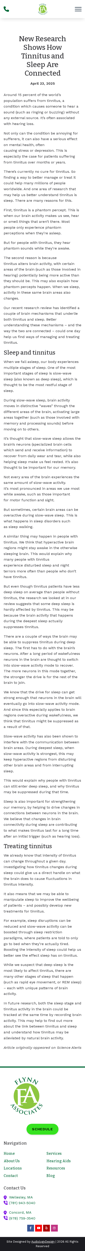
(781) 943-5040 (22, 1203)
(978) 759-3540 (22, 1218)
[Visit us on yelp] (46, 1228)
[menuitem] (21, 1154)
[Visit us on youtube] (38, 1228)
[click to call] (6, 9)
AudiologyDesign (43, 1241)
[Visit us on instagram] (54, 1228)
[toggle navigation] (78, 9)
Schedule (42, 1129)
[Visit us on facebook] (30, 1228)
